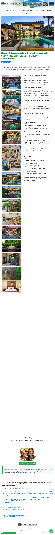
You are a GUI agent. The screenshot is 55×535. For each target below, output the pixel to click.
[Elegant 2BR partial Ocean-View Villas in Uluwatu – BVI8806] (41, 492)
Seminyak (13, 10)
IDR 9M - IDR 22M (11, 58)
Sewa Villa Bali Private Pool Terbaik (29, 530)
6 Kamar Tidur (4, 58)
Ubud (29, 10)
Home (5, 10)
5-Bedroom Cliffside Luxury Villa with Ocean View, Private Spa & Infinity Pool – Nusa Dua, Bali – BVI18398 (13, 501)
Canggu (22, 10)
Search (32, 7)
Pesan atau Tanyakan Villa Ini (8, 532)
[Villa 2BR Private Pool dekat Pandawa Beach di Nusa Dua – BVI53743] (13, 509)
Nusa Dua (9, 60)
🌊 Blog (27, 13)
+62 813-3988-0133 (27, 528)
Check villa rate (6, 62)
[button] (51, 531)
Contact (49, 10)
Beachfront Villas (39, 10)
